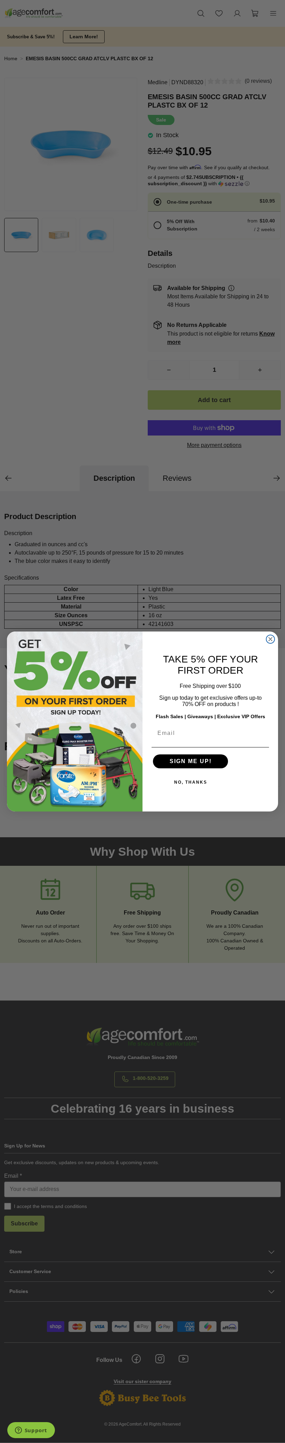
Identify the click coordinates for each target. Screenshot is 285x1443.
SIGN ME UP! (191, 761)
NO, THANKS (190, 782)
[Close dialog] (270, 639)
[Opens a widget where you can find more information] (31, 1431)
